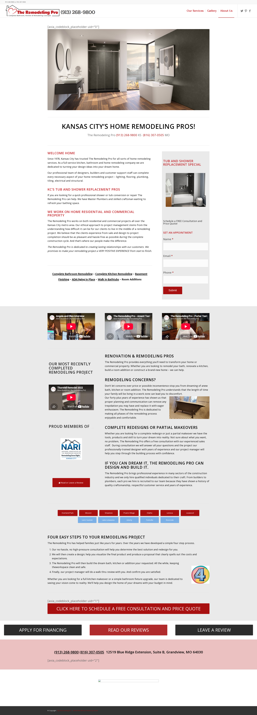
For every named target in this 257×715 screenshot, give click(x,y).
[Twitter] (242, 11)
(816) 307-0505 (153, 135)
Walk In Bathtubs (108, 279)
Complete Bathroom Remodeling (72, 274)
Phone (168, 272)
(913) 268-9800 (126, 135)
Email (168, 256)
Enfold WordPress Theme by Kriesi (85, 711)
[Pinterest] (246, 11)
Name (168, 239)
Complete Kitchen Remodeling (113, 274)
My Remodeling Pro (64, 711)
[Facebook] (250, 11)
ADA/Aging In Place (83, 279)
